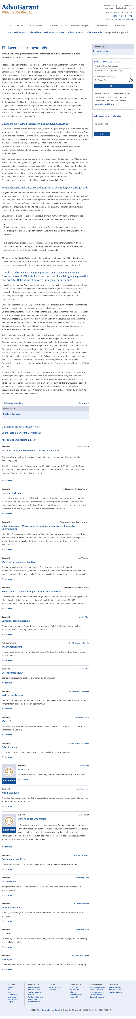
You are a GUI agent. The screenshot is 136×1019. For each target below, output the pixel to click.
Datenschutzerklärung (125, 19)
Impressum (109, 8)
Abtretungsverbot (11, 907)
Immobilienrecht (76, 994)
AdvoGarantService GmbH (49, 1010)
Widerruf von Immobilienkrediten (19, 562)
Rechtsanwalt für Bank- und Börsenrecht (63, 32)
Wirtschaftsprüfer (35, 997)
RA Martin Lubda (82, 717)
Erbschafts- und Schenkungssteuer (97, 991)
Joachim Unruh (83, 789)
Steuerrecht (74, 990)
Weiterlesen (8, 480)
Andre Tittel (84, 617)
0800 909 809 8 (123, 16)
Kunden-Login (121, 8)
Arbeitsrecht (74, 987)
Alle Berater (101, 25)
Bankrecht (73, 997)
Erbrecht (72, 992)
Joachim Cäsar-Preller (80, 955)
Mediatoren (33, 999)
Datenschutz (128, 5)
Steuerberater (56, 25)
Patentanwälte (34, 1001)
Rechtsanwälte (34, 987)
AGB (119, 5)
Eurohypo (83, 403)
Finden (113, 86)
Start (9, 25)
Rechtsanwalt (35, 25)
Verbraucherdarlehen (13, 695)
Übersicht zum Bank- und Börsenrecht (21, 432)
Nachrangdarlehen (11, 493)
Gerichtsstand (9, 881)
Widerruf (6, 721)
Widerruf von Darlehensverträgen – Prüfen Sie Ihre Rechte (31, 591)
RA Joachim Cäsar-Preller (78, 743)
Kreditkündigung (10, 792)
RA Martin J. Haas (82, 877)
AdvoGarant (84, 765)
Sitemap (107, 5)
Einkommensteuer (97, 987)
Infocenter (119, 25)
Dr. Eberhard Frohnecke (79, 643)
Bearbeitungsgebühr (12, 672)
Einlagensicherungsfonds (117, 32)
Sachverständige (35, 992)
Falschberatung (9, 747)
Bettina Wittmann (81, 855)
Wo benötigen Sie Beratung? (105, 77)
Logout (131, 8)
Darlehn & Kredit (94, 32)
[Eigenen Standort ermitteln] (131, 80)
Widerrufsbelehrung (12, 646)
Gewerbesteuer (96, 994)
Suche (20, 25)
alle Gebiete (35, 32)
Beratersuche (54, 987)
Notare (31, 994)
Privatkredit (24, 769)
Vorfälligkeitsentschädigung (16, 620)
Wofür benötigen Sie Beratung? (106, 66)
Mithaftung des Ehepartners (32, 818)
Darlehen (6, 933)
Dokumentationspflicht (13, 403)
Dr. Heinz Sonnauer (12, 414)
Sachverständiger (79, 25)
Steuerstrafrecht (97, 997)
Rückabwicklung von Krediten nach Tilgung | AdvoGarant (31, 450)
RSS (114, 5)
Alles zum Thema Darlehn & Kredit (19, 439)
